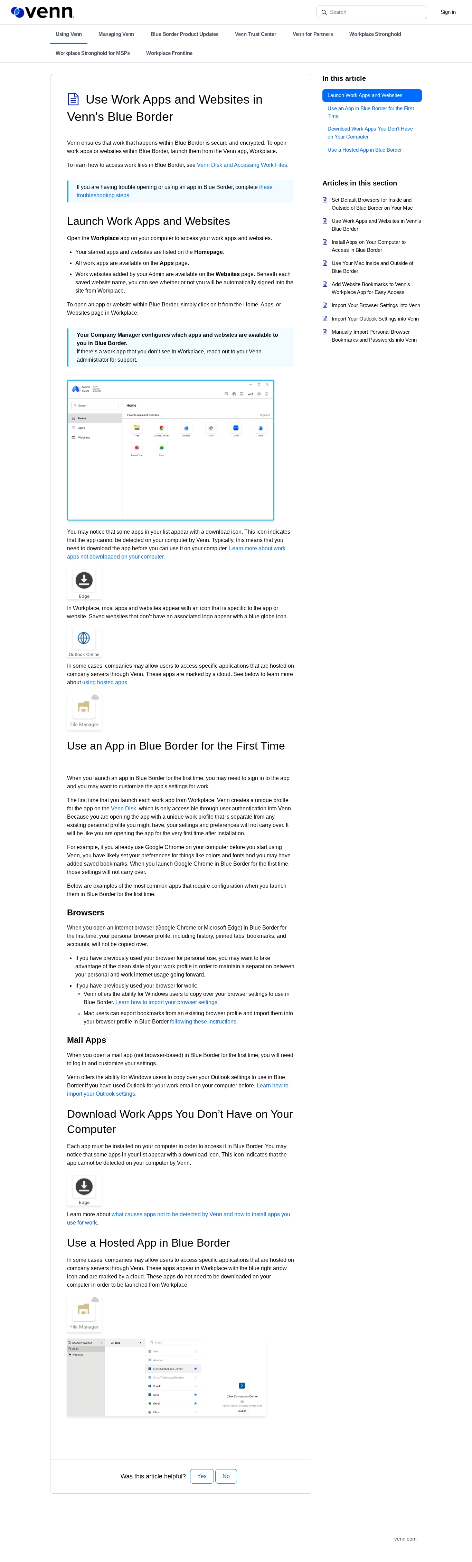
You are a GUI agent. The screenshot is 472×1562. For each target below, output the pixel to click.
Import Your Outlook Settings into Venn (375, 319)
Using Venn (69, 34)
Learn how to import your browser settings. (167, 1002)
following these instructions (203, 1022)
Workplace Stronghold (375, 34)
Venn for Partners (313, 34)
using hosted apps (104, 682)
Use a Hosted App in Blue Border (365, 150)
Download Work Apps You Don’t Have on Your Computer (370, 133)
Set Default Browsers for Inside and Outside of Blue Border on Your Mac (372, 204)
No (226, 1476)
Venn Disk (123, 808)
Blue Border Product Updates (184, 34)
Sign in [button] (448, 12)
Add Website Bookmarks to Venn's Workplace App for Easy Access (371, 288)
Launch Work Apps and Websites (365, 95)
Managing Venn (116, 34)
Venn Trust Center (255, 34)
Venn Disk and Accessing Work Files (242, 165)
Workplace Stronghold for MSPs (93, 53)
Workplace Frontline (169, 53)
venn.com (405, 1539)
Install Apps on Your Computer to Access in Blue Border (369, 246)
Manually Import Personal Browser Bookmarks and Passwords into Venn (374, 336)
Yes (202, 1476)
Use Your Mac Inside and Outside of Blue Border (372, 267)
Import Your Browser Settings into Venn (376, 305)
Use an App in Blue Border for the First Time (371, 112)
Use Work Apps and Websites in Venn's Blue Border (376, 225)
